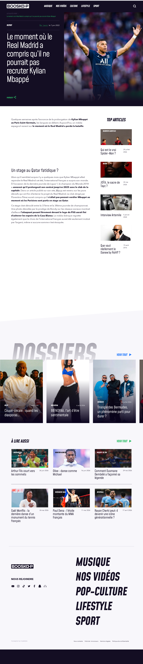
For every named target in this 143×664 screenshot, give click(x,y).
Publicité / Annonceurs (91, 641)
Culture (74, 6)
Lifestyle (85, 6)
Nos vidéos (61, 6)
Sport (96, 6)
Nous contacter (78, 641)
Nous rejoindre (22, 579)
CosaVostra (24, 641)
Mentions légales (105, 641)
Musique (48, 6)
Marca (59, 190)
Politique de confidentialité (120, 641)
